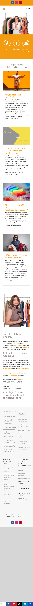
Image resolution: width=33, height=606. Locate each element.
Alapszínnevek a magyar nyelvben (22, 420)
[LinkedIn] (25, 604)
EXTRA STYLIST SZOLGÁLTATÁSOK (9, 441)
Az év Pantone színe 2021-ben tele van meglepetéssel (15, 150)
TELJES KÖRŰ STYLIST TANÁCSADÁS (8, 422)
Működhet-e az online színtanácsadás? (24, 448)
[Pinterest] (14, 604)
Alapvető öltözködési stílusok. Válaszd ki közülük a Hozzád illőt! (9, 486)
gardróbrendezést (24, 372)
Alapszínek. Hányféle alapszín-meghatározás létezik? (24, 431)
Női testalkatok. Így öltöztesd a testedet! (9, 477)
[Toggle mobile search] (26, 8)
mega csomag (13, 375)
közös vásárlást (8, 373)
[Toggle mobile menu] (29, 8)
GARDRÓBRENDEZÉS (9, 427)
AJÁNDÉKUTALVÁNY (9, 446)
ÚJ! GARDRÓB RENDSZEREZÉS (9, 451)
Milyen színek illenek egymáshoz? (7, 496)
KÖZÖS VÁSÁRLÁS (7, 432)
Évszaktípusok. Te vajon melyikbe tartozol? (9, 469)
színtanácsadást (7, 368)
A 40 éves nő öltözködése (7, 502)
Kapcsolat (20, 379)
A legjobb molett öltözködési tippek (23, 437)
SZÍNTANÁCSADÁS (9, 416)
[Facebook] (8, 604)
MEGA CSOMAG (8, 437)
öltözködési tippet (19, 345)
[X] (19, 604)
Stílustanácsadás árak (24, 478)
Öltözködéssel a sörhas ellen (22, 442)
